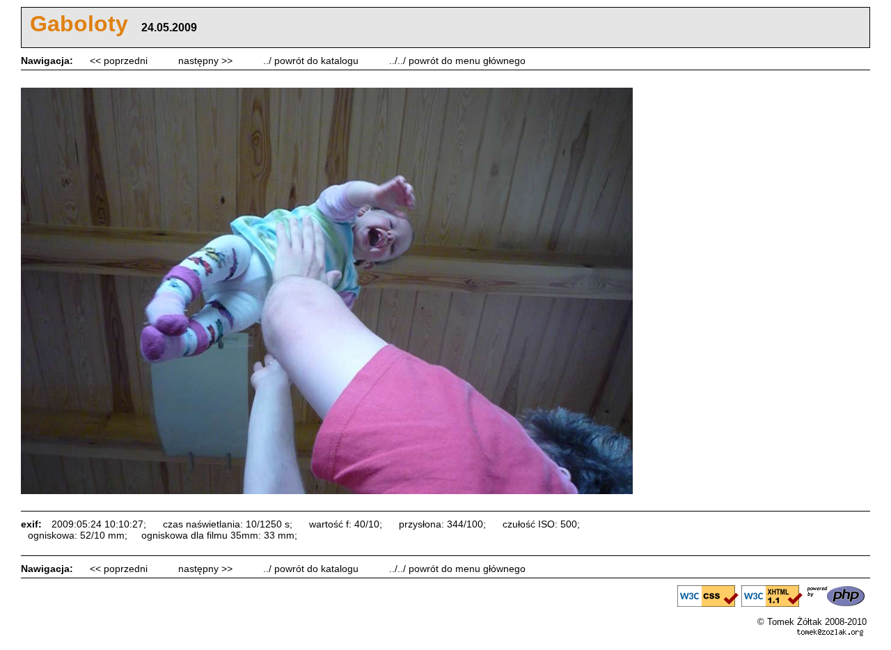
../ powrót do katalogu (312, 60)
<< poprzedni (120, 60)
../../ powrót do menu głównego (457, 60)
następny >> (206, 60)
